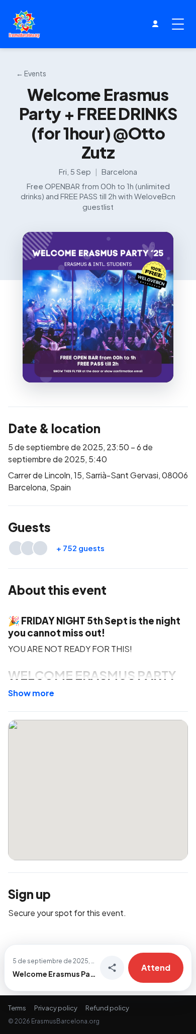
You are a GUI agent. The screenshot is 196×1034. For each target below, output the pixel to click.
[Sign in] (155, 24)
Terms (17, 1008)
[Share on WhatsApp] (112, 968)
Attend (155, 967)
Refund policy (107, 1008)
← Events (31, 73)
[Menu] (178, 24)
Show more (31, 693)
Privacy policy (55, 1008)
